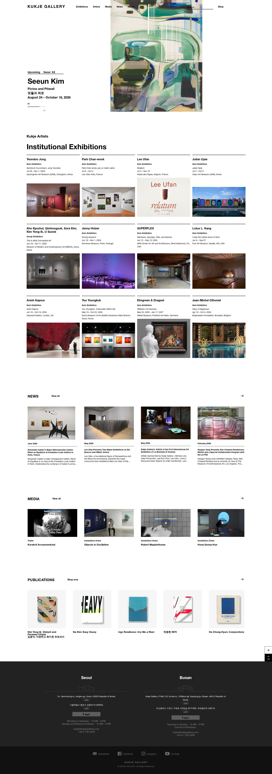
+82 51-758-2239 (186, 734)
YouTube (175, 753)
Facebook (128, 753)
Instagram (151, 753)
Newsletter (103, 753)
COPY (86, 700)
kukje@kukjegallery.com (86, 728)
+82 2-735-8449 (86, 731)
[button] (52, 527)
